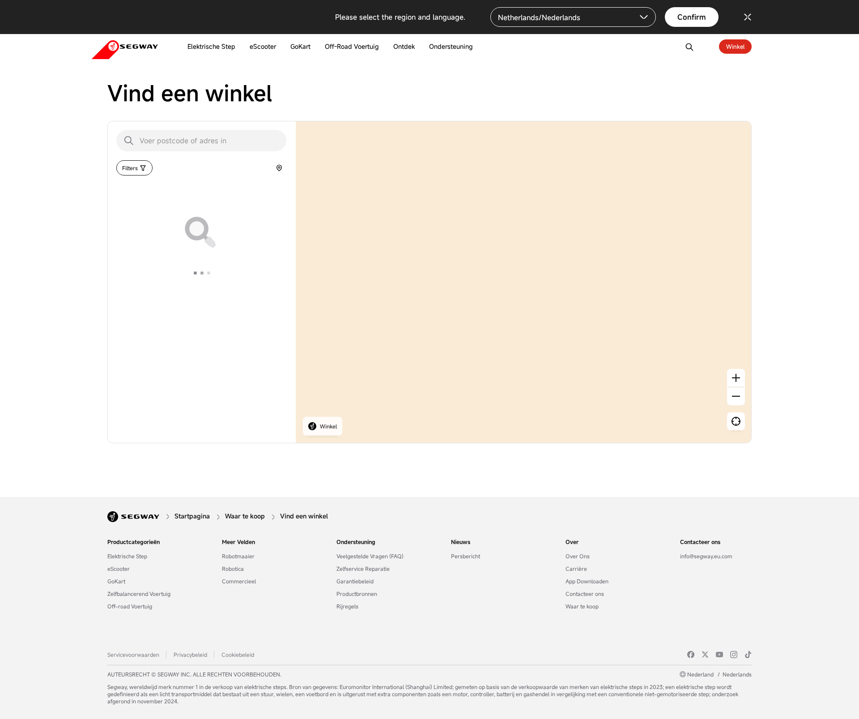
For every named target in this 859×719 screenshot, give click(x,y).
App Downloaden (587, 581)
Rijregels (347, 606)
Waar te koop (582, 606)
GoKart (116, 581)
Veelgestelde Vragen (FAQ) (370, 556)
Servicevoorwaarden (133, 654)
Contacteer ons (585, 593)
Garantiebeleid (355, 581)
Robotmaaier (238, 556)
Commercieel (239, 581)
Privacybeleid (190, 654)
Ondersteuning (355, 541)
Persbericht (465, 556)
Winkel (735, 47)
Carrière (576, 568)
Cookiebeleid (237, 654)
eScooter (118, 568)
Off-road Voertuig (129, 606)
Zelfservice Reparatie (363, 568)
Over (572, 541)
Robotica (233, 568)
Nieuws (460, 541)
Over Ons (578, 556)
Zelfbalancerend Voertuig (138, 593)
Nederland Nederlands (719, 674)
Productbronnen (356, 593)
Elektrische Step (127, 556)
